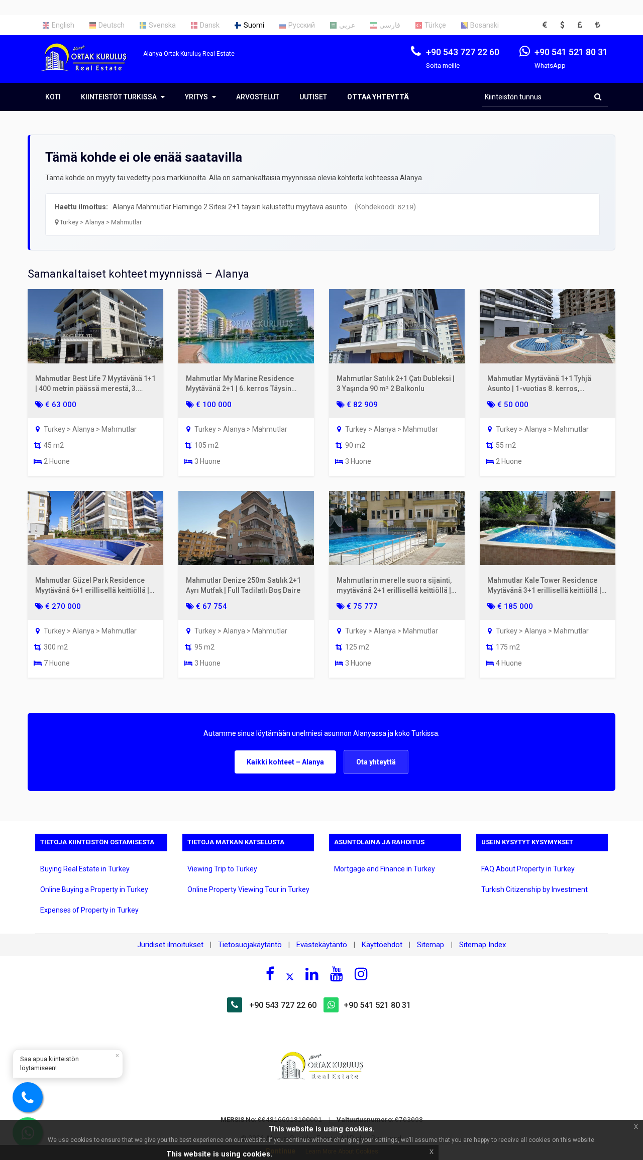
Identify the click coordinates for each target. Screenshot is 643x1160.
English (63, 25)
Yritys (197, 97)
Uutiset (313, 97)
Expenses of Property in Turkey (89, 910)
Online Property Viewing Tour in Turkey (248, 889)
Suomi (254, 25)
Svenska (162, 25)
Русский (301, 25)
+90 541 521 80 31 (377, 1005)
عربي (347, 25)
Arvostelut (257, 97)
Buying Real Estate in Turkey (85, 869)
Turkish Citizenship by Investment (534, 889)
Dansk (210, 25)
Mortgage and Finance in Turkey (384, 869)
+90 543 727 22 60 (282, 1005)
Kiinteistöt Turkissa (119, 97)
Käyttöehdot (382, 944)
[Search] (598, 97)
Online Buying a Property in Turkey (94, 889)
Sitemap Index (482, 944)
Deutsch (111, 25)
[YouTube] (336, 973)
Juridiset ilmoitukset (170, 944)
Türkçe (435, 25)
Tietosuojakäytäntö (250, 944)
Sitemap (431, 944)
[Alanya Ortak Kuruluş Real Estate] (89, 66)
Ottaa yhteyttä (378, 97)
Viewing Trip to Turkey (222, 869)
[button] (547, 25)
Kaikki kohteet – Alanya (285, 762)
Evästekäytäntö (321, 944)
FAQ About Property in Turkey (528, 869)
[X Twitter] (290, 975)
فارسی (389, 25)
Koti (53, 97)
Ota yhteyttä (376, 762)
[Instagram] (361, 973)
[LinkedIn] (311, 973)
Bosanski (484, 25)
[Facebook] (270, 973)
